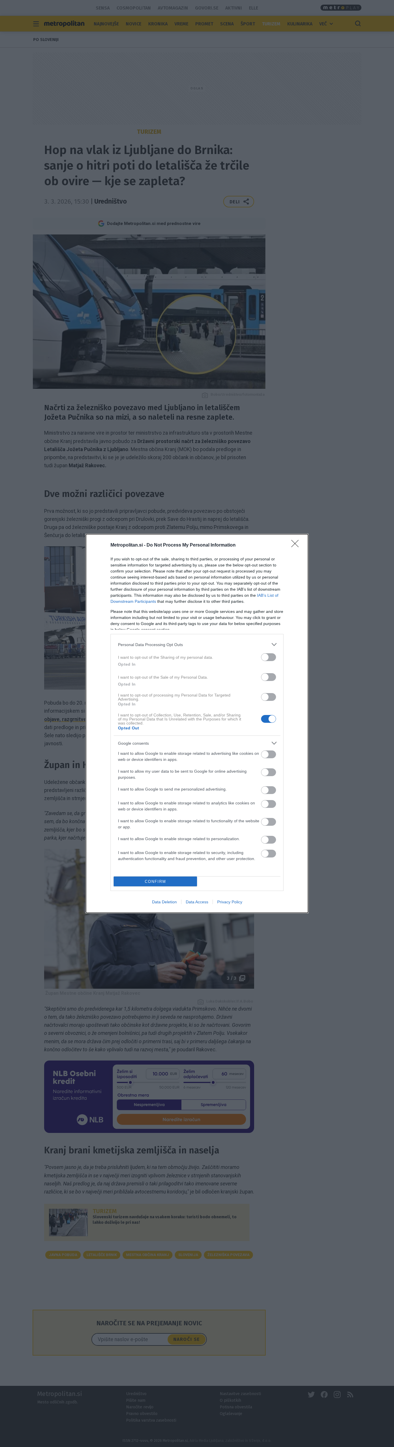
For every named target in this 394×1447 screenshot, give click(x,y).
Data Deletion (164, 902)
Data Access (197, 902)
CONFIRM (155, 881)
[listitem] (197, 644)
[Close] (296, 545)
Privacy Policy (229, 902)
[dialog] (197, 723)
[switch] (268, 657)
